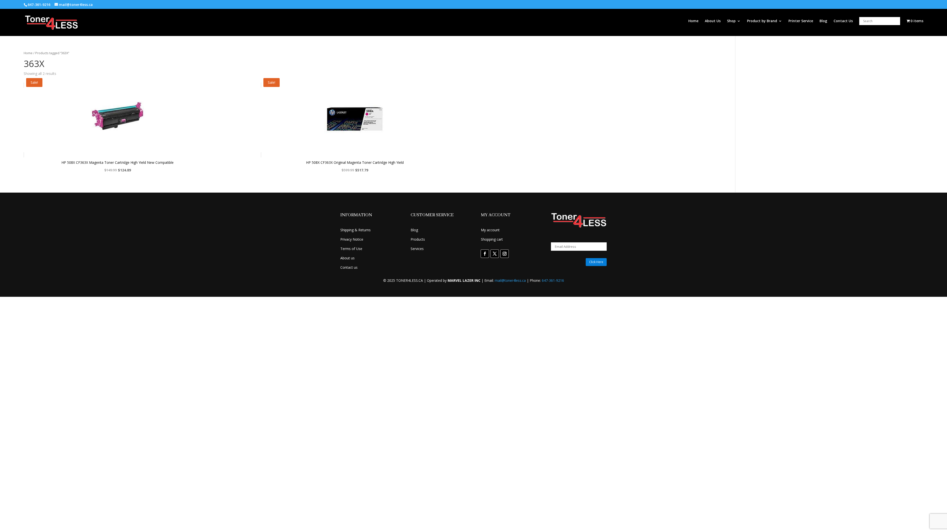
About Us (713, 21)
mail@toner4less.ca (510, 280)
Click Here (596, 262)
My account (490, 230)
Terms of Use (351, 248)
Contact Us (843, 21)
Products (418, 239)
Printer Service (800, 21)
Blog (823, 21)
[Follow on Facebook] (485, 254)
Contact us (349, 267)
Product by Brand (762, 21)
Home (693, 21)
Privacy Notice (351, 239)
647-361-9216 (553, 280)
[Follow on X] (495, 254)
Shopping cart (492, 239)
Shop (731, 21)
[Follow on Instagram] (505, 254)
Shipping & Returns (355, 230)
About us (347, 258)
